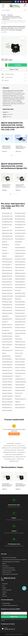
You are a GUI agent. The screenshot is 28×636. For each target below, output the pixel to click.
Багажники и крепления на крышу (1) (21, 233)
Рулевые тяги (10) (19, 350)
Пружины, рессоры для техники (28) (21, 330)
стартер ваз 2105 (20, 458)
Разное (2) (17, 336)
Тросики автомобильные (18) (8, 393)
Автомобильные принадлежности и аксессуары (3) (8, 224)
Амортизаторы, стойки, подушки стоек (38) (8, 233)
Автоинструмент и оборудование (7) (8, 216)
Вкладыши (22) (5, 244)
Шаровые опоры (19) (19, 404)
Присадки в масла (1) (20, 324)
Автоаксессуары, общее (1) (8, 213)
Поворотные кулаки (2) (7, 313)
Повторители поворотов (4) (21, 313)
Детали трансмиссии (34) (21, 261)
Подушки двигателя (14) (20, 316)
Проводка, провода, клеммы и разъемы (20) (21, 327)
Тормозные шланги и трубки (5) (8, 390)
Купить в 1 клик (14, 69)
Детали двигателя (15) (7, 258)
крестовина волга (21, 452)
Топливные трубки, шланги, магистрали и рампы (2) (21, 379)
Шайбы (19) (17, 401)
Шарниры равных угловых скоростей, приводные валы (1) (8, 404)
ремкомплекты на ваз (14, 461)
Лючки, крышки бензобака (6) (21, 296)
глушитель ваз (18, 443)
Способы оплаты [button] (8, 77)
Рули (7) (4, 353)
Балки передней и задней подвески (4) (8, 236)
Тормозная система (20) (20, 381)
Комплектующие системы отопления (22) (8, 287)
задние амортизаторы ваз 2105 (9, 452)
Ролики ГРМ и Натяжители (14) (21, 347)
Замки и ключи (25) (19, 270)
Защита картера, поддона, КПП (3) (8, 273)
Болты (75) (4, 241)
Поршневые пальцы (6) (20, 318)
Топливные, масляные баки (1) (8, 381)
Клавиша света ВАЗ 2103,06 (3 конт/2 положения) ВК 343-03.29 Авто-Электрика (6, 186)
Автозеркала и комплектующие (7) (21, 213)
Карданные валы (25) (7, 276)
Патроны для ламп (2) (7, 307)
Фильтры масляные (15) (20, 399)
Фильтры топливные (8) (7, 401)
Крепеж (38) (18, 290)
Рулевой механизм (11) (7, 350)
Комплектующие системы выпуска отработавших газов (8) (21, 284)
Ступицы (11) (18, 376)
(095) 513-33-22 (9, 578)
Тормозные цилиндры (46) (21, 387)
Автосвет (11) (5, 227)
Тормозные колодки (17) (7, 387)
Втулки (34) (4, 247)
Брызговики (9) (18, 241)
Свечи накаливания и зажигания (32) (8, 359)
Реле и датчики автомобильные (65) (8, 341)
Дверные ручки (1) (19, 256)
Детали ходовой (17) (7, 264)
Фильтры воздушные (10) (8, 399)
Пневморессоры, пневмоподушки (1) (21, 310)
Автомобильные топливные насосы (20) (21, 224)
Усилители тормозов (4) (7, 396)
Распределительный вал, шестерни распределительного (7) (8, 338)
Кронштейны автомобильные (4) (21, 293)
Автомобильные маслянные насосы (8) (21, 218)
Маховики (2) (18, 298)
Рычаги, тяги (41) (19, 353)
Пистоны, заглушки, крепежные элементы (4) (21, 307)
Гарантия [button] (6, 80)
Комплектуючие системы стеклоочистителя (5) (8, 284)
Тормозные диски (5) (19, 384)
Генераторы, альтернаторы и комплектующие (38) (21, 250)
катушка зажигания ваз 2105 (8, 456)
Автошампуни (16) (19, 227)
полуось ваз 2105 (20, 445)
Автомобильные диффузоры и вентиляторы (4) (8, 218)
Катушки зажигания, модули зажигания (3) (21, 276)
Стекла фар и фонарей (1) (8, 373)
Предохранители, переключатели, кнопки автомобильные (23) (21, 321)
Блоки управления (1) (20, 238)
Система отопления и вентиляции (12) (21, 361)
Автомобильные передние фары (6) (21, 221)
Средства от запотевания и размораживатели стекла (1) (21, 367)
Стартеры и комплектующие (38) (21, 370)
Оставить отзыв (14, 433)
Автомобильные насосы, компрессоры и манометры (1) (8, 221)
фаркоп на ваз (8, 454)
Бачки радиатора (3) (19, 236)
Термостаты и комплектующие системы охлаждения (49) (8, 379)
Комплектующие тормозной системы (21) (8, 290)
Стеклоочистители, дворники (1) (21, 373)
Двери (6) (4, 256)
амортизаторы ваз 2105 (20, 456)
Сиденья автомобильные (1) (21, 359)
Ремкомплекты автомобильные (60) (21, 341)
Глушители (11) (5, 253)
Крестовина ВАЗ (10, 443)
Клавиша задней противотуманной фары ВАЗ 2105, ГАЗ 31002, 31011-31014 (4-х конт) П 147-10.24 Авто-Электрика (7, 485)
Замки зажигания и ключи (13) (8, 270)
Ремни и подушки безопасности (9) (8, 344)
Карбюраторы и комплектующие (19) (21, 273)
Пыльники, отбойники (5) (7, 333)
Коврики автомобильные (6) (21, 278)
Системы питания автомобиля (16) (8, 367)
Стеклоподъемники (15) (7, 376)
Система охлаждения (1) (7, 364)
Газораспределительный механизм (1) (21, 247)
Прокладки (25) (5, 330)
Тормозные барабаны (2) (7, 384)
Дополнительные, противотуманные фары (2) (8, 267)
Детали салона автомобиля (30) (8, 261)
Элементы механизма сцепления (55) (8, 410)
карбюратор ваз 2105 (6, 447)
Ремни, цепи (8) (5, 347)
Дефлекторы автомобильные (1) (21, 264)
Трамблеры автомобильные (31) (21, 390)
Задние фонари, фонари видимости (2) (21, 267)
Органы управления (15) (20, 304)
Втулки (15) (17, 244)
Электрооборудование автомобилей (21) (21, 407)
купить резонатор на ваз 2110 (10, 445)
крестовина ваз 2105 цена (9, 458)
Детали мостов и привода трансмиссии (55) (21, 258)
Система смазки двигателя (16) (21, 364)
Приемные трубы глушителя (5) (8, 324)
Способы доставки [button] (9, 74)
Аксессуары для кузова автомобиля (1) (21, 230)
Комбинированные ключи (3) (21, 281)
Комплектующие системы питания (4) (21, 287)
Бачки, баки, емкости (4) (7, 238)
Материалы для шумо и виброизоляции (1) (8, 298)
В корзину (18, 65)
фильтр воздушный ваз (18, 454)
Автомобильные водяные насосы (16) (21, 216)
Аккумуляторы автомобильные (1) (8, 230)
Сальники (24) (18, 356)
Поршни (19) (5, 321)
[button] (11, 155)
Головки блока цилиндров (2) (21, 253)
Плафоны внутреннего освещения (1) (8, 310)
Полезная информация (6, 1)
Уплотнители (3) (18, 393)
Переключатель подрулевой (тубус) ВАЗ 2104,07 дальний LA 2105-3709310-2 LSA (21, 147)
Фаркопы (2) (18, 396)
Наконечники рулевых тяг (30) (21, 301)
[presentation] (21, 38)
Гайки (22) (4, 250)
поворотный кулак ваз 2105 (10, 450)
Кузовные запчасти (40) (7, 296)
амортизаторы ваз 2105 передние (19, 447)
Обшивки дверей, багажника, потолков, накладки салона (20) (8, 304)
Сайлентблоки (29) (6, 356)
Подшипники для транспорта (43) (8, 318)
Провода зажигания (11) (7, 327)
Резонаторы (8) (18, 338)
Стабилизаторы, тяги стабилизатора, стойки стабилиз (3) (8, 370)
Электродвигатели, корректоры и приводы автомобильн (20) (8, 407)
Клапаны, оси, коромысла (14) (8, 278)
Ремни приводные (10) (20, 344)
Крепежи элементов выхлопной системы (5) (8, 293)
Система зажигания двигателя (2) (8, 361)
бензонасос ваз (20, 450)
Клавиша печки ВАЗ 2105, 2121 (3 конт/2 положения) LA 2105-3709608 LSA (6, 147)
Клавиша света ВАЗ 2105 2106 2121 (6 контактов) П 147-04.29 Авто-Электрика (20, 186)
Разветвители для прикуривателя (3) (8, 336)
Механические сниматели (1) (8, 301)
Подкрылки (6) (5, 316)
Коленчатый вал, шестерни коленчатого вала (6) (8, 281)
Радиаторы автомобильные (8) (21, 333)
